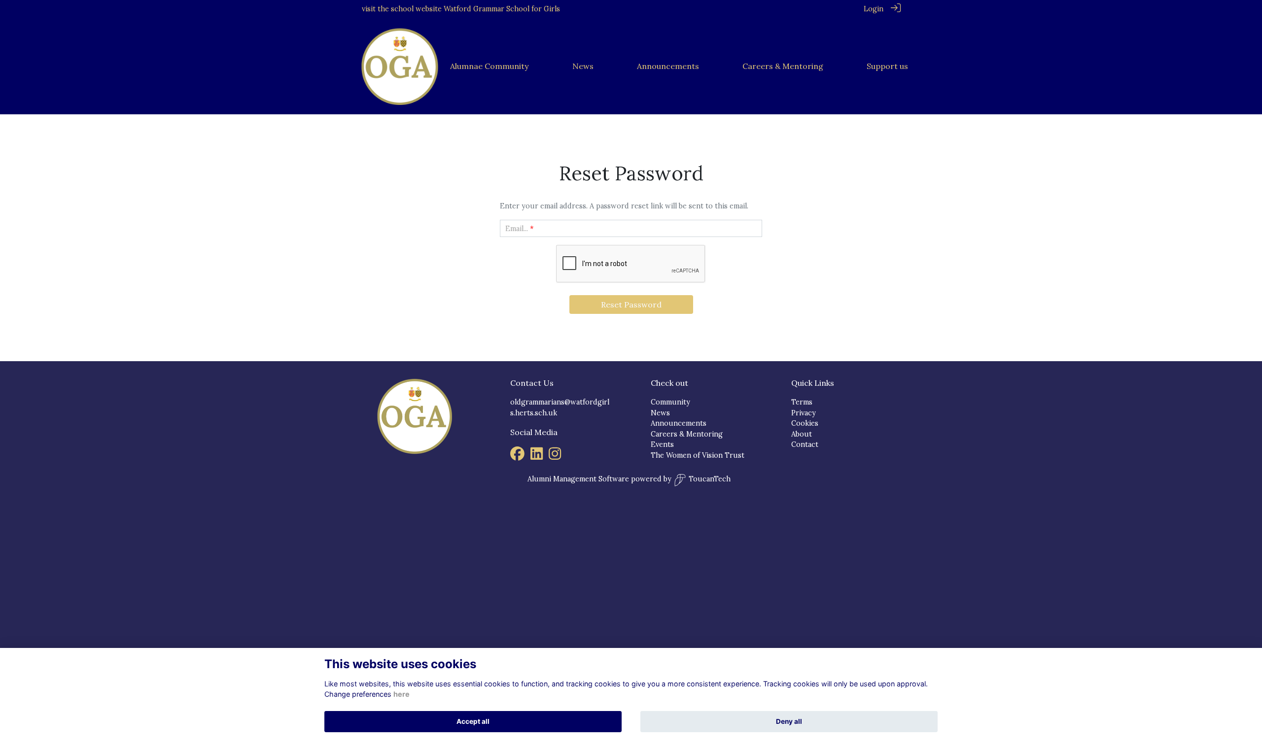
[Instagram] (555, 456)
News (660, 412)
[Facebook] (517, 456)
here (401, 694)
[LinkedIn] (536, 456)
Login (873, 8)
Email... (516, 228)
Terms (801, 402)
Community (670, 402)
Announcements (678, 423)
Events (662, 444)
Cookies (804, 423)
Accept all (473, 721)
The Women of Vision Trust (697, 455)
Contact (804, 444)
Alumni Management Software (578, 479)
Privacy (803, 412)
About (801, 434)
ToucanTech (710, 479)
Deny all (789, 721)
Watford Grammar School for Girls (502, 8)
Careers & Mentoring (687, 434)
